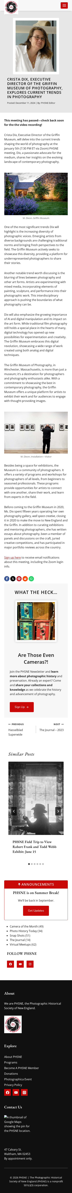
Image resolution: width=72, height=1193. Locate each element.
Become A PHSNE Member (21, 1068)
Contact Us (13, 1107)
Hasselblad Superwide (16, 729)
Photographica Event (18, 1079)
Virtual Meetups (20, 944)
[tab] (29, 864)
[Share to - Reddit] (25, 578)
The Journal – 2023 (51, 727)
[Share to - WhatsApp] (31, 578)
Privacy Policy (13, 1085)
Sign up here (12, 557)
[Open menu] (64, 5)
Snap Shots (17, 935)
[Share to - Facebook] (6, 578)
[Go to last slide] (14, 811)
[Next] (58, 811)
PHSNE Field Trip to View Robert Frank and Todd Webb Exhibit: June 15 (34, 846)
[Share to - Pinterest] (19, 578)
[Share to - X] (13, 578)
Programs (10, 1062)
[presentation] (36, 798)
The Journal (17, 940)
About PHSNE (13, 1057)
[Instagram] (24, 1092)
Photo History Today (23, 931)
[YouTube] (16, 1092)
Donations (11, 1074)
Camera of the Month (24, 926)
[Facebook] (7, 1092)
